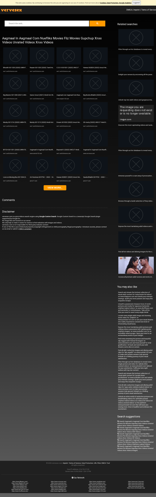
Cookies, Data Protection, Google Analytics (115, 3)
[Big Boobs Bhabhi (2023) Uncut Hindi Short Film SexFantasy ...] (95, 91)
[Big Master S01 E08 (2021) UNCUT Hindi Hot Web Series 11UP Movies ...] (15, 91)
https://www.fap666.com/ (20, 488)
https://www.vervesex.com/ (58, 481)
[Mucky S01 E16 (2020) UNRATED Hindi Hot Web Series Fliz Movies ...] (15, 119)
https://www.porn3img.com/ (136, 485)
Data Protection (87, 463)
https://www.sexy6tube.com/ (97, 481)
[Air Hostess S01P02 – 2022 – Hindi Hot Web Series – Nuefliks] (42, 173)
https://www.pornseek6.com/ (97, 486)
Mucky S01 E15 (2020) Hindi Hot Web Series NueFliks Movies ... (53, 122)
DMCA (129, 10)
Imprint (136, 10)
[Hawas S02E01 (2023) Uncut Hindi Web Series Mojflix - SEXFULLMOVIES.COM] (69, 173)
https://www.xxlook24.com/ (58, 489)
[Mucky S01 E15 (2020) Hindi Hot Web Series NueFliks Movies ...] (42, 119)
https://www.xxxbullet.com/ (58, 483)
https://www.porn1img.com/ (136, 481)
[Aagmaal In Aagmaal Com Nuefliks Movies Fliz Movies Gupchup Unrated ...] (42, 146)
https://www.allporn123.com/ (97, 489)
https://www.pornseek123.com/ (97, 485)
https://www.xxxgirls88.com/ (58, 491)
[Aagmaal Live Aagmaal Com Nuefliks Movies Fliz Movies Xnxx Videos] (69, 91)
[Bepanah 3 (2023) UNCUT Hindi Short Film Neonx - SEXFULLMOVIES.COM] (69, 146)
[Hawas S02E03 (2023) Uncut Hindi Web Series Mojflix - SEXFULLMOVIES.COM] (95, 64)
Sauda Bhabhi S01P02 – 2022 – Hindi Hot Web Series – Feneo (105, 177)
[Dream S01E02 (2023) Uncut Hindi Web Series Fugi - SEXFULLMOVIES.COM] (69, 119)
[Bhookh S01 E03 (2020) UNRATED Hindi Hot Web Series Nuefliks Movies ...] (15, 64)
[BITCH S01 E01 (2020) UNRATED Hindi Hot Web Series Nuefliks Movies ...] (15, 146)
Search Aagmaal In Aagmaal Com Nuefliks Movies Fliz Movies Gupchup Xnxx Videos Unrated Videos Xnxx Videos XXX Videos (135, 430)
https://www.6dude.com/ (20, 486)
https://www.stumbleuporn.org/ (136, 488)
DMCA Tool (106, 463)
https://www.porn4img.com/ (136, 486)
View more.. (55, 187)
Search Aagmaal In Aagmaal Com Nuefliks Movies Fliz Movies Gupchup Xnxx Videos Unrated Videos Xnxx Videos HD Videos (135, 436)
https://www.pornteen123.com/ (97, 488)
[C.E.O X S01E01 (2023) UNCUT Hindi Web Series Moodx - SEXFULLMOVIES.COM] (69, 64)
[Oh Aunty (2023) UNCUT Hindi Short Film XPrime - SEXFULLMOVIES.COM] (95, 119)
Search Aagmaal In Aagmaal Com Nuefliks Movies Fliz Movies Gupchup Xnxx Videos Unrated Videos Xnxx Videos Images (135, 448)
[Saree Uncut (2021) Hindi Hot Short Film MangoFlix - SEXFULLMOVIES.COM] (42, 91)
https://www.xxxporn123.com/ (58, 486)
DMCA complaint (25, 229)
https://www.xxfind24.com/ (58, 488)
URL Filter (97, 463)
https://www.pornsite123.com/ (20, 489)
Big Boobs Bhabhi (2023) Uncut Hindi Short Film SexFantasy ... (105, 95)
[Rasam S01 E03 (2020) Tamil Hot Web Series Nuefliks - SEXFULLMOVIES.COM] (42, 64)
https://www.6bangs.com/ (20, 485)
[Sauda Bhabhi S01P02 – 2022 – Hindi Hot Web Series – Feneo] (95, 173)
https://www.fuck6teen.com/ (97, 483)
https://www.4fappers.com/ (20, 481)
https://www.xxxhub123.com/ (58, 485)
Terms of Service (148, 10)
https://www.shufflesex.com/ (20, 491)
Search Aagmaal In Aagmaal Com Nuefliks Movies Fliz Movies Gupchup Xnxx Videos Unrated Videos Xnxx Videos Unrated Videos (135, 423)
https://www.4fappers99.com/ (20, 483)
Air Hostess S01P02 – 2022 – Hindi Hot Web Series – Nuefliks (52, 177)
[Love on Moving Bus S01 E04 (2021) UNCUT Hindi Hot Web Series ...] (15, 173)
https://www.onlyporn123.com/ (97, 491)
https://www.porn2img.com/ (136, 483)
